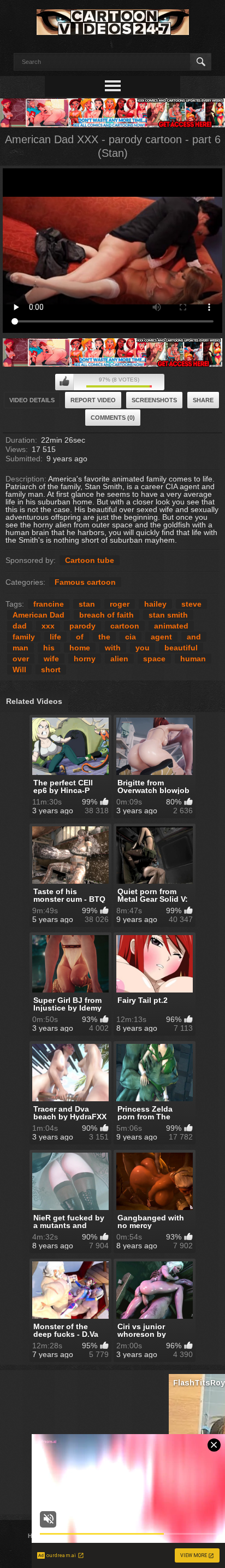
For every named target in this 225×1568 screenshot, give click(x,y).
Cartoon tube (89, 560)
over (21, 658)
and (194, 636)
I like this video (64, 382)
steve (191, 604)
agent (161, 636)
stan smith (168, 614)
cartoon (124, 625)
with (113, 647)
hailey (155, 604)
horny (85, 658)
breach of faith (106, 614)
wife (51, 658)
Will (19, 669)
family (24, 636)
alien (119, 658)
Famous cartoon (85, 582)
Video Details (32, 400)
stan (87, 604)
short (51, 669)
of (80, 636)
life (55, 636)
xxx (48, 625)
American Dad (38, 614)
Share (203, 400)
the (104, 636)
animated (171, 625)
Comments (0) (113, 417)
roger (119, 604)
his (49, 647)
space (154, 658)
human (193, 658)
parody (82, 625)
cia (130, 636)
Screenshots (154, 400)
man (20, 647)
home (79, 647)
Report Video (93, 400)
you (142, 647)
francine (48, 604)
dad (20, 625)
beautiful (181, 647)
